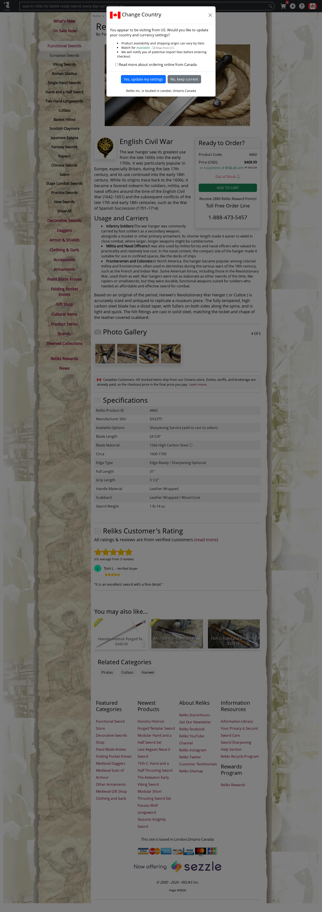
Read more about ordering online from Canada (158, 64)
